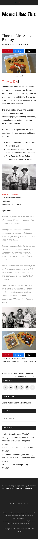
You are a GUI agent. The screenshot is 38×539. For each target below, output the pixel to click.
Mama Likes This (19, 14)
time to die (32, 361)
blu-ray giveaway (22, 361)
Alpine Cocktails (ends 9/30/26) (16, 434)
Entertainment (15, 359)
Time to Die (10, 81)
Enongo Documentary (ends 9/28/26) (18, 437)
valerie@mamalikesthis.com (19, 403)
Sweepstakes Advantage (23, 488)
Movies (23, 359)
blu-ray (13, 361)
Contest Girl (8, 488)
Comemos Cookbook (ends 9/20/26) (18, 454)
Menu (20, 3)
